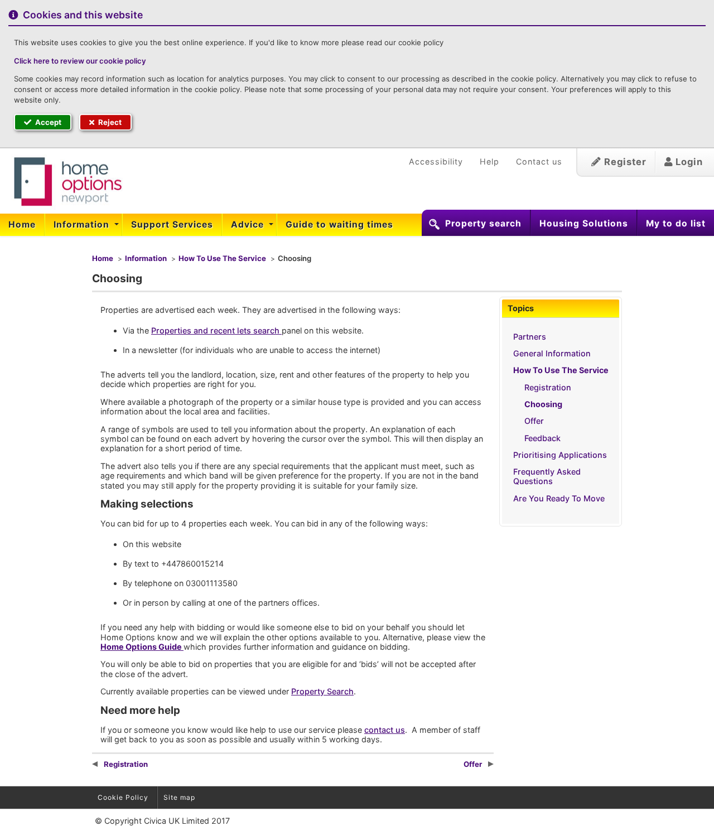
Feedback (542, 438)
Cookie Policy (123, 797)
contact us (384, 730)
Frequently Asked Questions (547, 476)
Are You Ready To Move (559, 498)
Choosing (543, 404)
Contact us (539, 161)
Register (624, 161)
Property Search (322, 691)
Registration (547, 387)
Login (688, 161)
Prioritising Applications (560, 455)
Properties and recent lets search (216, 330)
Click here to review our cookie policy (80, 60)
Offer (534, 421)
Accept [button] (47, 122)
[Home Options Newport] (61, 182)
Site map (179, 797)
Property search (483, 223)
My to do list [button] (676, 223)
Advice (249, 224)
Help (489, 161)
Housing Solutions (583, 223)
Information (83, 224)
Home (22, 224)
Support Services (172, 224)
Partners (529, 336)
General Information (552, 353)
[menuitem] (22, 225)
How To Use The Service (222, 258)
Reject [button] (109, 122)
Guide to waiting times (339, 224)
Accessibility (436, 161)
